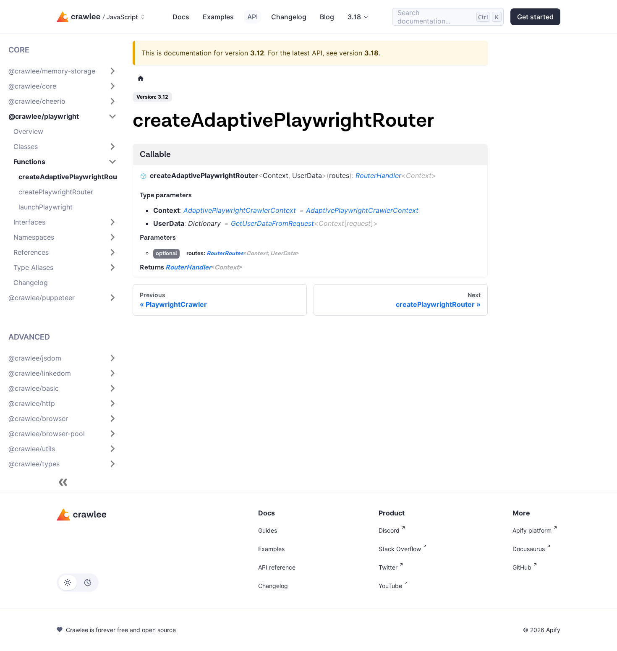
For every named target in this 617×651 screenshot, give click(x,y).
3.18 (371, 53)
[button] (62, 71)
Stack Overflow (400, 548)
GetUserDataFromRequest (272, 223)
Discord (389, 530)
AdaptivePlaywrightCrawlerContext (239, 210)
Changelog (288, 17)
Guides (267, 530)
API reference (276, 567)
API (252, 17)
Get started (535, 17)
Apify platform (532, 530)
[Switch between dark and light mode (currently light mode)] (78, 582)
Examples (218, 17)
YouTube (390, 585)
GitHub (521, 567)
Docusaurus (528, 548)
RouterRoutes (225, 253)
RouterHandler (378, 175)
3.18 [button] (354, 17)
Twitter (388, 567)
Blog (327, 17)
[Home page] (141, 78)
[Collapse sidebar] (63, 482)
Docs (181, 17)
